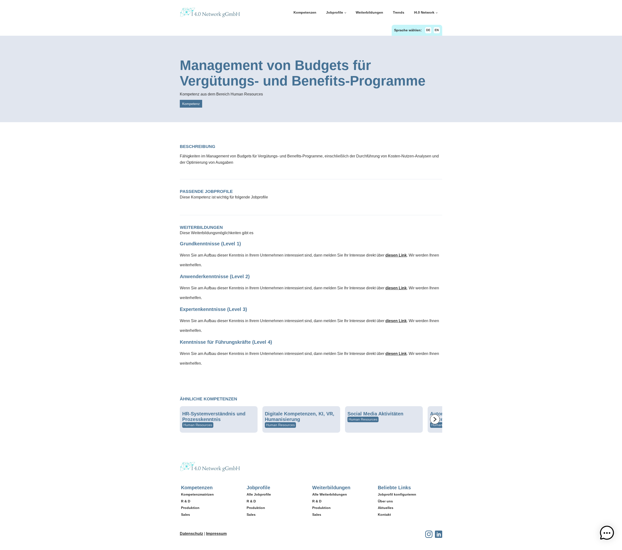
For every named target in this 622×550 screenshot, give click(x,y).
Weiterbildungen (369, 12)
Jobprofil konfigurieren (397, 494)
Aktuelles (385, 508)
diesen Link (396, 255)
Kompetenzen (305, 12)
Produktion (190, 508)
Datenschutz (191, 534)
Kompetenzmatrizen (197, 494)
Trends (398, 12)
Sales (185, 514)
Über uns (385, 501)
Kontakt (384, 514)
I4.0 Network (424, 12)
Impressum (216, 534)
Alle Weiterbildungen (329, 494)
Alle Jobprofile (259, 494)
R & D (185, 501)
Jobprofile (334, 12)
